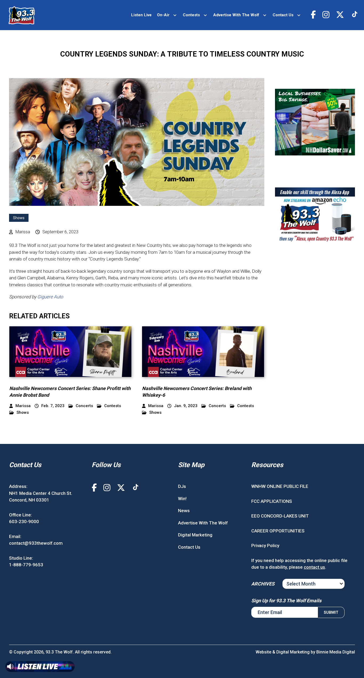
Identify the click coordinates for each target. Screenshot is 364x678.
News (184, 510)
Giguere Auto (50, 296)
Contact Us (283, 15)
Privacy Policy (265, 545)
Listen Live (141, 15)
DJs (182, 486)
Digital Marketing (195, 534)
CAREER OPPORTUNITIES (278, 530)
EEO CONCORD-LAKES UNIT (280, 516)
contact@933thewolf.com (36, 543)
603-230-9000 (24, 521)
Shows (19, 218)
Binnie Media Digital (335, 652)
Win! (182, 498)
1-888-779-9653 (26, 564)
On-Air (163, 15)
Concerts (84, 406)
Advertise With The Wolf (236, 15)
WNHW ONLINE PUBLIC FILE (279, 486)
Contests (191, 15)
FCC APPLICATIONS (271, 501)
